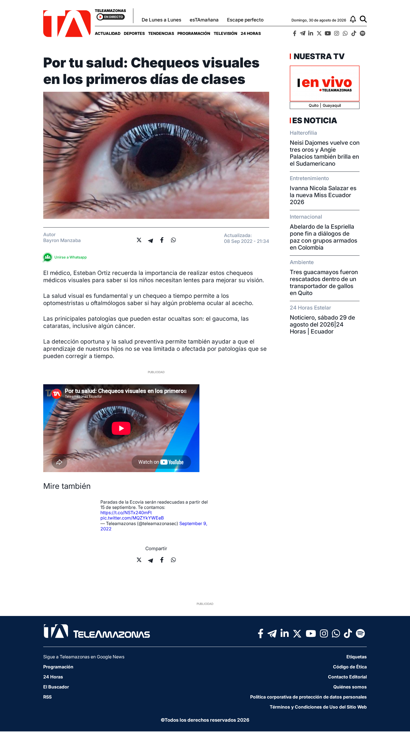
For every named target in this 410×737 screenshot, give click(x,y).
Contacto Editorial (347, 677)
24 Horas (251, 33)
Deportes (134, 33)
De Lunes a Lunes (161, 20)
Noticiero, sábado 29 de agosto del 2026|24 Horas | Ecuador (322, 324)
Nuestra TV (318, 56)
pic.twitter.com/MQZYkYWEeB (132, 518)
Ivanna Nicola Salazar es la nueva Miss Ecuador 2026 (323, 195)
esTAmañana (204, 20)
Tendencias (161, 33)
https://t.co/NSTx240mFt (126, 512)
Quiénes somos (350, 687)
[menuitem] (107, 33)
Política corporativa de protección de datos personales (308, 697)
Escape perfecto (245, 20)
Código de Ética (350, 667)
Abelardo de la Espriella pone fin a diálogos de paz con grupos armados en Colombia (323, 237)
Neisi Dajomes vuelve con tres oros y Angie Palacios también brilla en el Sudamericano (325, 153)
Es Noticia (314, 120)
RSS (47, 697)
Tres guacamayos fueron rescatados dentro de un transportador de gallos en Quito (324, 282)
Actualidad (107, 33)
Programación (193, 33)
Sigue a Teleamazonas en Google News (83, 656)
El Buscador (56, 687)
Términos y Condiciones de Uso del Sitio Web (318, 707)
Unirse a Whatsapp (70, 257)
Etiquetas (356, 656)
